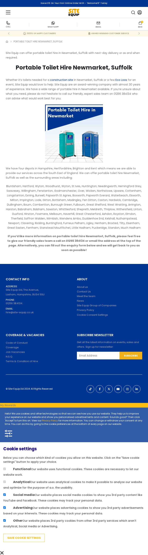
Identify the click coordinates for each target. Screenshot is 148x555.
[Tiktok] (90, 389)
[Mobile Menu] (8, 12)
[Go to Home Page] (7, 41)
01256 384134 (14, 303)
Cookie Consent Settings (92, 315)
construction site (61, 80)
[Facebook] (99, 389)
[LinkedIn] (136, 389)
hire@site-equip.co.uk (20, 312)
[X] (109, 389)
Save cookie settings (24, 538)
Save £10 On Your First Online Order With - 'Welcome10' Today (74, 3)
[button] (133, 12)
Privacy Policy (50, 420)
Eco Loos (121, 80)
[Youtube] (118, 389)
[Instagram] (127, 389)
